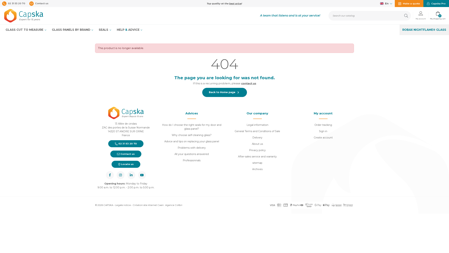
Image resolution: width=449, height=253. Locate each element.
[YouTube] (142, 175)
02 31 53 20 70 (127, 143)
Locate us (127, 164)
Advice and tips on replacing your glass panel (191, 141)
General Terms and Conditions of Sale (257, 131)
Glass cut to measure (25, 29)
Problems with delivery (192, 147)
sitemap (257, 162)
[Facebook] (110, 175)
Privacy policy (257, 150)
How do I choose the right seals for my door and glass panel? (191, 126)
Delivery (257, 137)
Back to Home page (224, 92)
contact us (248, 83)
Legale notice (123, 205)
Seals (104, 29)
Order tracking (323, 124)
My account (323, 113)
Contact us (127, 154)
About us (257, 143)
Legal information (257, 124)
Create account (323, 137)
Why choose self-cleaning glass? (192, 135)
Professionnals (191, 160)
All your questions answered (192, 154)
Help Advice (128, 29)
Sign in (323, 131)
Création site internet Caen (148, 205)
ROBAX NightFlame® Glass (424, 29)
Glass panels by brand (71, 29)
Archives (257, 169)
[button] (421, 15)
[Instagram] (121, 175)
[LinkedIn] (131, 175)
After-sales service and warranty (257, 156)
